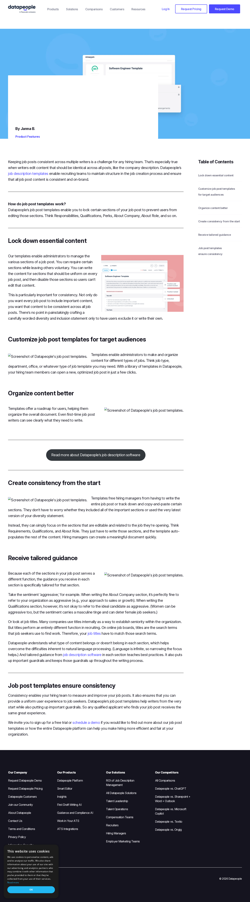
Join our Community (20, 805)
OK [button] (31, 889)
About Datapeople (19, 813)
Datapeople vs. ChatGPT (170, 788)
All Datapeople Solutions (121, 793)
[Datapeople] (26, 9)
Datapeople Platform (70, 780)
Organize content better (213, 208)
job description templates (28, 173)
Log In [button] (166, 9)
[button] (165, 9)
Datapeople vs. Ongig (168, 829)
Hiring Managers (116, 833)
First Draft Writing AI (69, 805)
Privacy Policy (17, 837)
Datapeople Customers (22, 796)
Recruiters (112, 825)
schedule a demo (86, 722)
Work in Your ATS (68, 821)
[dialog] (31, 871)
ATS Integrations (67, 829)
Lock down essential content (216, 175)
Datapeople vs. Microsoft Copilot (170, 811)
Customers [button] (117, 9)
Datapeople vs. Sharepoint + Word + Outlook (173, 799)
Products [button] (53, 9)
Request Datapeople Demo (25, 780)
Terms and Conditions (21, 829)
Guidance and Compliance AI (75, 813)
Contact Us (15, 821)
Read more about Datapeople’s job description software (95, 455)
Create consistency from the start (219, 221)
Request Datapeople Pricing (25, 788)
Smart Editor (64, 788)
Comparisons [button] (94, 9)
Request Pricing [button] (191, 9)
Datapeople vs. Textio (168, 821)
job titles (94, 633)
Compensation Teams (119, 817)
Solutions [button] (72, 9)
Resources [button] (138, 9)
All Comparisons (165, 780)
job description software (82, 655)
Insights (62, 796)
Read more (13, 882)
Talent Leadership (117, 801)
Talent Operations (117, 809)
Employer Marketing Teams (123, 841)
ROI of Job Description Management (120, 783)
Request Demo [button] (224, 9)
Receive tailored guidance (214, 234)
